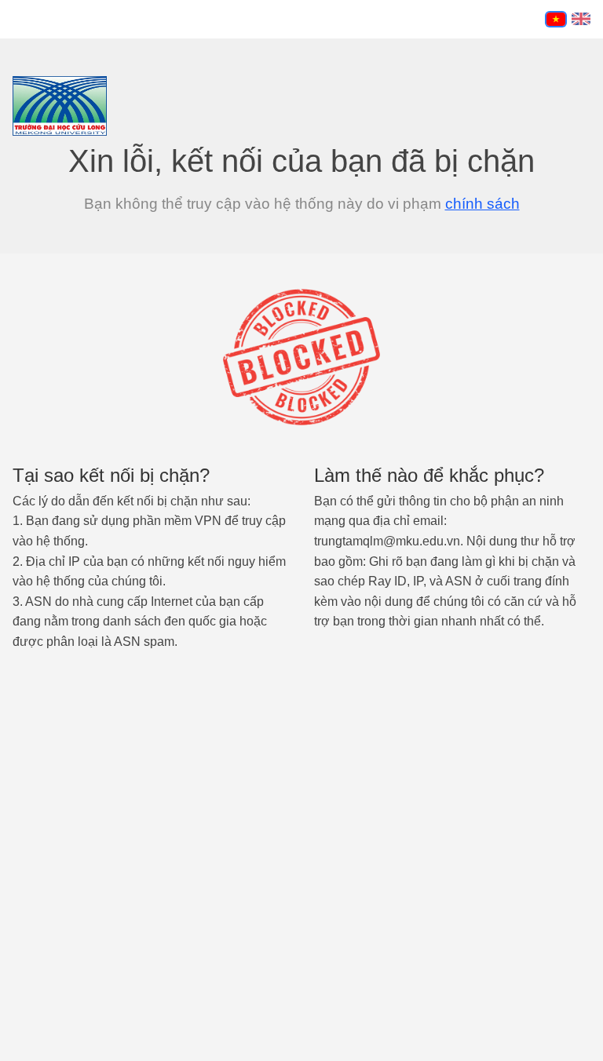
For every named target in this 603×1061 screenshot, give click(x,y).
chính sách (482, 203)
